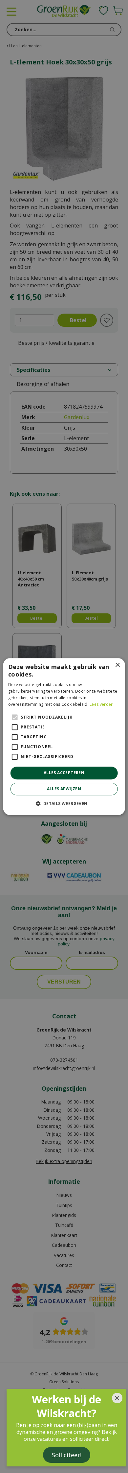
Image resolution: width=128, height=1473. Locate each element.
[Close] (117, 1398)
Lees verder (101, 704)
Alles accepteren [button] (64, 773)
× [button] (117, 665)
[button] (63, 803)
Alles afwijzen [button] (64, 789)
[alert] (64, 736)
